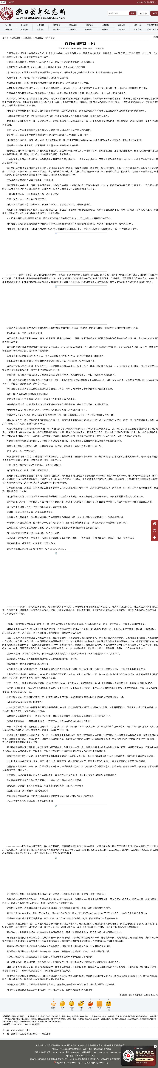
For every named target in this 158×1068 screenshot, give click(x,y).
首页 (6, 38)
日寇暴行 (40, 29)
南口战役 (39, 38)
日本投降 (40, 25)
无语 (72, 1008)
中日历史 (24, 25)
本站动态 (8, 29)
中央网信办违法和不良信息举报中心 (84, 1059)
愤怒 (99, 1008)
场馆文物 (121, 29)
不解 (81, 1008)
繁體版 (11, 2)
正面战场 (27, 38)
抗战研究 (105, 29)
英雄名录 (89, 25)
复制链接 (100, 48)
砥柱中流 (89, 29)
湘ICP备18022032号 (100, 1063)
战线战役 (73, 25)
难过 (109, 1008)
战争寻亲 (137, 25)
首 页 (8, 25)
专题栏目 (73, 29)
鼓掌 (62, 1008)
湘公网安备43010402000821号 (68, 1063)
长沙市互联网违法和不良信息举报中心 (116, 1059)
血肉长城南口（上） (21, 1030)
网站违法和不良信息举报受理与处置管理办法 (48, 1059)
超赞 (53, 1008)
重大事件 (56, 29)
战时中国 (56, 25)
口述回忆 (105, 25)
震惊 (90, 1008)
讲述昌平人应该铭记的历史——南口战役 (31, 1034)
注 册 (144, 13)
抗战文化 (137, 29)
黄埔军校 (24, 29)
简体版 (3, 2)
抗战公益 (121, 25)
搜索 (132, 13)
